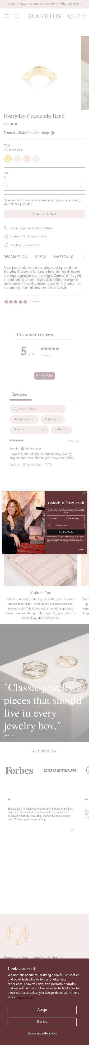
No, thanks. (80, 549)
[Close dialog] (84, 493)
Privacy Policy (25, 997)
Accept (42, 1009)
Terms (77, 541)
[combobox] (51, 525)
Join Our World (65, 532)
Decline (42, 1021)
